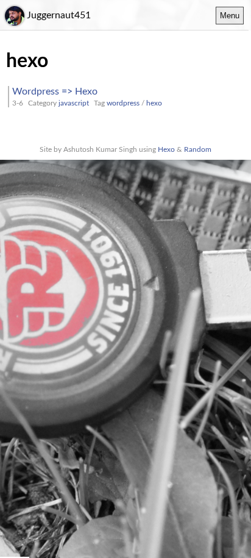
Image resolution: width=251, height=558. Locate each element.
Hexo (166, 149)
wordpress (123, 103)
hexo (154, 103)
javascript (73, 103)
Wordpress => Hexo (54, 91)
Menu (229, 15)
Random (197, 149)
